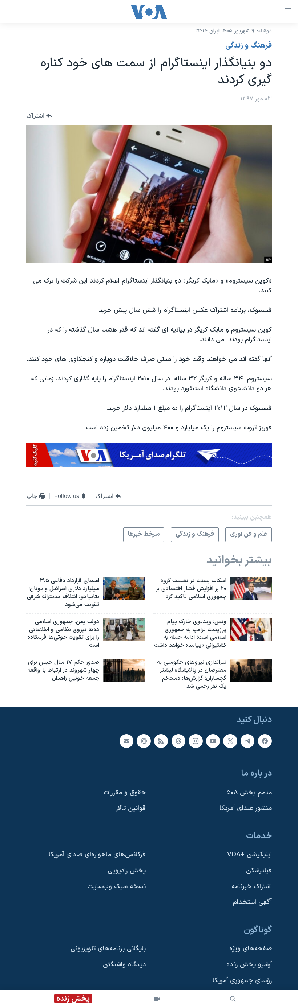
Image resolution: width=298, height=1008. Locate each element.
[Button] (39, 115)
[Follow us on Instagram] (195, 741)
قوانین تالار (131, 808)
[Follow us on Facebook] (265, 741)
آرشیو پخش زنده (249, 965)
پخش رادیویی (127, 871)
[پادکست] (143, 741)
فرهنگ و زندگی (248, 46)
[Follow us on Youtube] (213, 741)
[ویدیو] (157, 999)
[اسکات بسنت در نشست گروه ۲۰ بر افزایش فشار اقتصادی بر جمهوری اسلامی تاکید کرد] (251, 588)
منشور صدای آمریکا (246, 808)
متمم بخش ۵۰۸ (249, 792)
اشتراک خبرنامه (251, 886)
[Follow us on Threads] (178, 741)
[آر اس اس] (161, 741)
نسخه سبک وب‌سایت (116, 886)
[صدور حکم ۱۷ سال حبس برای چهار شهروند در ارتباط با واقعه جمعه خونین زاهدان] (124, 670)
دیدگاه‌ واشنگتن (124, 965)
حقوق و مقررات (125, 792)
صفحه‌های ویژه (250, 949)
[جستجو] (233, 999)
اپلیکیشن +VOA (249, 855)
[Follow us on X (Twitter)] (230, 741)
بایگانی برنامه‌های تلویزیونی (108, 949)
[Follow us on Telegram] (247, 741)
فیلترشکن (259, 871)
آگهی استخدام (252, 902)
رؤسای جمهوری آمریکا (242, 980)
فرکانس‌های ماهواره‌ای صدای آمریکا (97, 855)
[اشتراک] (126, 741)
